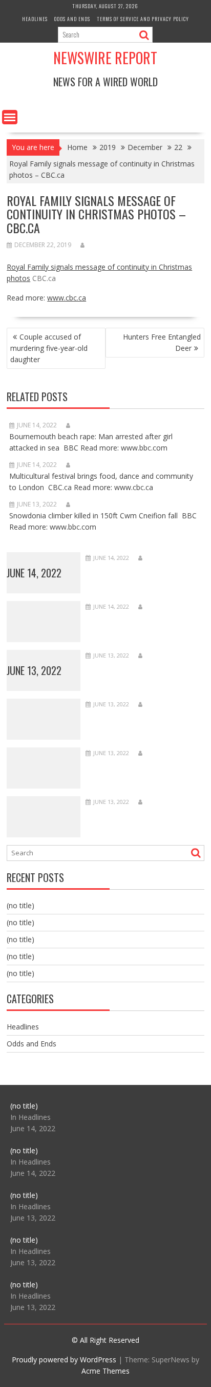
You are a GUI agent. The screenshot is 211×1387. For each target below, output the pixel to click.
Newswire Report (105, 57)
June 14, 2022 (34, 572)
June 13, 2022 (34, 670)
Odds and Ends (72, 19)
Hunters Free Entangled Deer (162, 342)
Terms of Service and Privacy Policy (143, 19)
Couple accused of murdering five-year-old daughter (49, 348)
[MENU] (9, 117)
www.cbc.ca (66, 298)
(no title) (20, 905)
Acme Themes (105, 1371)
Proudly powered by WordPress (64, 1359)
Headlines (35, 19)
